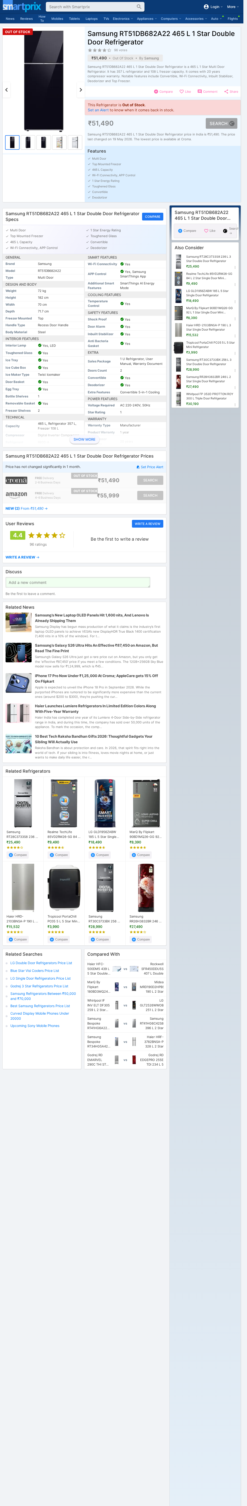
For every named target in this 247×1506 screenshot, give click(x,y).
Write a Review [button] (147, 524)
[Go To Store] (16, 480)
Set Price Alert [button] (152, 467)
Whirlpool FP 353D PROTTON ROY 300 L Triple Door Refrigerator (209, 396)
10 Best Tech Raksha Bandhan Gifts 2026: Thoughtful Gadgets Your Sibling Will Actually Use (93, 739)
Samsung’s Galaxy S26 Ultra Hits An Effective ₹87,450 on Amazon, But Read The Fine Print (96, 648)
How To (42, 18)
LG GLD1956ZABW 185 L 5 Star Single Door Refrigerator (103, 834)
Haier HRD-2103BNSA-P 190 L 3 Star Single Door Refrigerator (22, 919)
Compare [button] (152, 217)
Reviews (26, 19)
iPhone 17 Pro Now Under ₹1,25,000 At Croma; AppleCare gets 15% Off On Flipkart (96, 678)
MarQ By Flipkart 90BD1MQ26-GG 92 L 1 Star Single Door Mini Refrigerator (146, 834)
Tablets (74, 19)
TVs (106, 19)
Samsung (151, 58)
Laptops (92, 19)
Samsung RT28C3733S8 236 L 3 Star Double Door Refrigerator (22, 834)
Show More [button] (85, 440)
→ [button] (27, 508)
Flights (233, 19)
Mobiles (57, 19)
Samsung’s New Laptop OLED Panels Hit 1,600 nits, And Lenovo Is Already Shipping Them (92, 618)
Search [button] (218, 123)
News (10, 19)
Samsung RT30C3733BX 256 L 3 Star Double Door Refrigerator (104, 919)
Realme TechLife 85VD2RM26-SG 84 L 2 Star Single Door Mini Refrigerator (64, 834)
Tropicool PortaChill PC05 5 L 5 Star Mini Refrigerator (63, 919)
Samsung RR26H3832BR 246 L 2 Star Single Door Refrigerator (145, 919)
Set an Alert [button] (98, 110)
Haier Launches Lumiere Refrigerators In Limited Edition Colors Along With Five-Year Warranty (95, 709)
